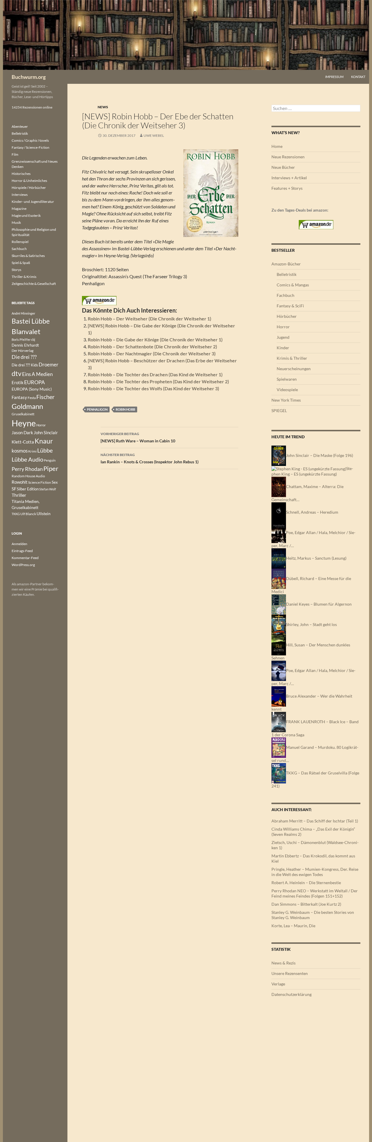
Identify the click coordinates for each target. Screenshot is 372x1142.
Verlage (278, 983)
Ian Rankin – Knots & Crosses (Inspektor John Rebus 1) (149, 458)
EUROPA (34, 382)
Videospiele (287, 389)
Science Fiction (39, 482)
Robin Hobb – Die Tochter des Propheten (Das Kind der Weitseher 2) (158, 381)
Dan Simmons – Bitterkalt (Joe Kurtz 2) (306, 904)
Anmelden (19, 544)
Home (276, 146)
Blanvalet (26, 331)
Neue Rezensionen (288, 156)
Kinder (283, 347)
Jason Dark (22, 432)
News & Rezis (283, 962)
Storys (16, 269)
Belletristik (286, 274)
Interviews (20, 194)
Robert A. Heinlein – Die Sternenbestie (306, 882)
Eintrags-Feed (22, 551)
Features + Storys (287, 188)
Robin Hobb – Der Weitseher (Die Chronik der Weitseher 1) (149, 318)
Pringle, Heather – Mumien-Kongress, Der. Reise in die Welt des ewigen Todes (314, 872)
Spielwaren (287, 379)
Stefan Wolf (47, 489)
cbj (33, 339)
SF (14, 488)
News (103, 107)
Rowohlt (20, 482)
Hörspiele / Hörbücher (29, 187)
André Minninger (23, 313)
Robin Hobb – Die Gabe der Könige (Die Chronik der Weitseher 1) (155, 339)
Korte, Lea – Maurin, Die (293, 925)
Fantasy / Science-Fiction (30, 147)
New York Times (286, 400)
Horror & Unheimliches (29, 180)
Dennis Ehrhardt (25, 345)
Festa (32, 398)
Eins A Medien (37, 374)
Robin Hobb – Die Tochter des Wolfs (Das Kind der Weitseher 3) (153, 388)
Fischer (45, 396)
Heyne (24, 423)
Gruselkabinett (23, 414)
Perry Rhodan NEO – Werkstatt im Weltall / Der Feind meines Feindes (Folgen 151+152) (314, 893)
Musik (16, 222)
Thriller (19, 495)
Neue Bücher (283, 167)
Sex (55, 482)
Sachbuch (19, 249)
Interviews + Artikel (289, 177)
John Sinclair (46, 432)
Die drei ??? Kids (25, 365)
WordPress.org (23, 565)
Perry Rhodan (27, 469)
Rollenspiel (20, 242)
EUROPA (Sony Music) (32, 389)
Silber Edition (28, 489)
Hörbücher (287, 316)
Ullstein (44, 513)
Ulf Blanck (28, 514)
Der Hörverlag (22, 350)
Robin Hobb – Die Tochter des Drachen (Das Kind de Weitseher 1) (155, 374)
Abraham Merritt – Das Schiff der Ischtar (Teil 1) (314, 820)
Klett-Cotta (23, 441)
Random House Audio (28, 476)
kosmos (20, 451)
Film (15, 154)
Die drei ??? (24, 357)
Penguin (50, 460)
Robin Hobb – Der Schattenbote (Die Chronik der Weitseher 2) (152, 346)
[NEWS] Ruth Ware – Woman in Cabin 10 (138, 437)
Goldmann (27, 406)
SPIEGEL (279, 410)
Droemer (48, 364)
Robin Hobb (125, 409)
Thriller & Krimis (24, 276)
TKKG (16, 514)
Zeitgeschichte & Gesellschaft (34, 283)
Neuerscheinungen (294, 368)
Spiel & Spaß (21, 262)
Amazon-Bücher (286, 263)
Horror (283, 326)
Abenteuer (20, 126)
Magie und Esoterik (26, 215)
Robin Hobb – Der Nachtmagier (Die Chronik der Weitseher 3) (152, 353)
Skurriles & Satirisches (28, 255)
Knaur (44, 441)
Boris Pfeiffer (21, 339)
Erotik (18, 382)
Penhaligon (97, 409)
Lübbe (45, 450)
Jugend (283, 337)
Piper (50, 468)
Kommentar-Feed (25, 558)
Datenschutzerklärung (291, 994)
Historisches (21, 173)
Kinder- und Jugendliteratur (33, 201)
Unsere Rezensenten (289, 973)
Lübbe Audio (27, 459)
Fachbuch (285, 295)
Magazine (19, 208)
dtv (17, 373)
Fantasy (19, 397)
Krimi (32, 451)
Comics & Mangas (293, 284)
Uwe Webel (154, 135)
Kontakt (358, 77)
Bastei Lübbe (31, 321)
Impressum (334, 77)
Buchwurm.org (29, 77)
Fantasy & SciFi (290, 305)
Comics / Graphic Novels (30, 140)
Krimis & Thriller (292, 358)
